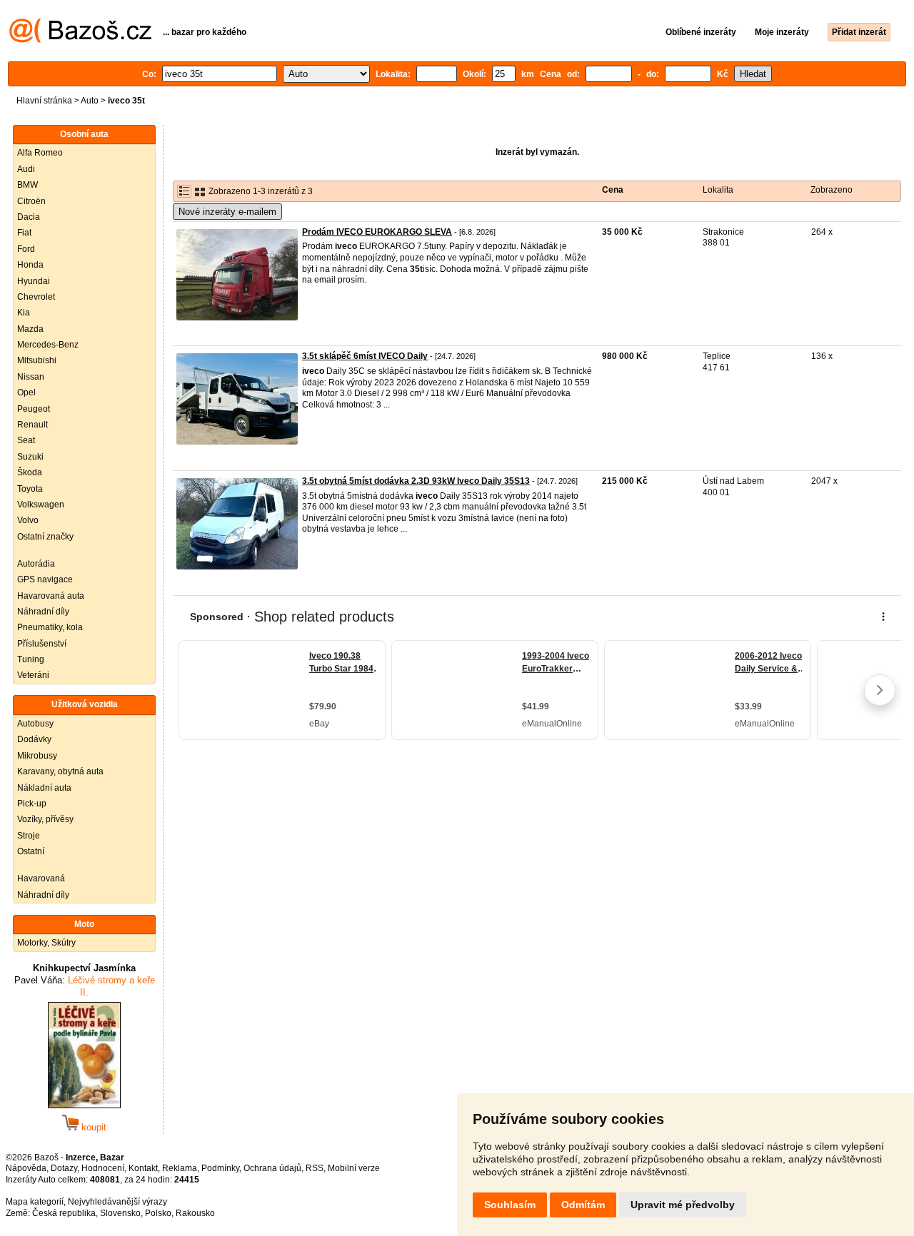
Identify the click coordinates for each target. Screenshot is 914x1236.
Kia (23, 313)
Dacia (28, 217)
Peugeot (33, 409)
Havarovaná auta (50, 596)
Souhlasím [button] (510, 1204)
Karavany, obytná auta (60, 771)
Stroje (28, 836)
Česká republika (64, 1213)
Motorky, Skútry (46, 943)
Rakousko (195, 1213)
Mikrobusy (37, 756)
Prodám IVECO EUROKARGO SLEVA (377, 232)
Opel (26, 392)
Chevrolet (36, 297)
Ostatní (30, 851)
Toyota (30, 489)
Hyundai (33, 281)
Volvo (28, 520)
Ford (26, 249)
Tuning (30, 659)
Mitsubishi (36, 360)
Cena (612, 190)
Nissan (30, 377)
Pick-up (31, 804)
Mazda (30, 329)
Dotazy (64, 1168)
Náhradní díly (43, 612)
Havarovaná (41, 878)
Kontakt (143, 1168)
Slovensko (120, 1213)
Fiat (24, 233)
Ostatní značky (45, 537)
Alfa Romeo (40, 153)
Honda (30, 265)
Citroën (31, 201)
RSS (314, 1168)
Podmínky (220, 1168)
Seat (26, 440)
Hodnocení (102, 1168)
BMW (27, 185)
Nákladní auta (44, 788)
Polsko (158, 1213)
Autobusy (35, 724)
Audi (26, 169)
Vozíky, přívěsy (45, 819)
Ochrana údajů (272, 1168)
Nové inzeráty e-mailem (227, 211)
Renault (32, 425)
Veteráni (33, 675)
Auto (90, 101)
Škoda (29, 472)
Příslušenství (41, 644)
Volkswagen (40, 505)
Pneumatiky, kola (50, 627)
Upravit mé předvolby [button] (683, 1204)
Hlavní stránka (44, 101)
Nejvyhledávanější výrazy (117, 1202)
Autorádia (36, 564)
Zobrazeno (831, 190)
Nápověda (26, 1168)
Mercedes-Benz (48, 345)
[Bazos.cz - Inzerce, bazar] (80, 40)
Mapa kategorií (35, 1202)
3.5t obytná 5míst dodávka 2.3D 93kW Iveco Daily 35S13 (416, 481)
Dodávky (34, 739)
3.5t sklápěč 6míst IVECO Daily (365, 356)
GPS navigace (45, 579)
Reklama (179, 1168)
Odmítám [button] (583, 1204)
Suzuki (30, 457)
